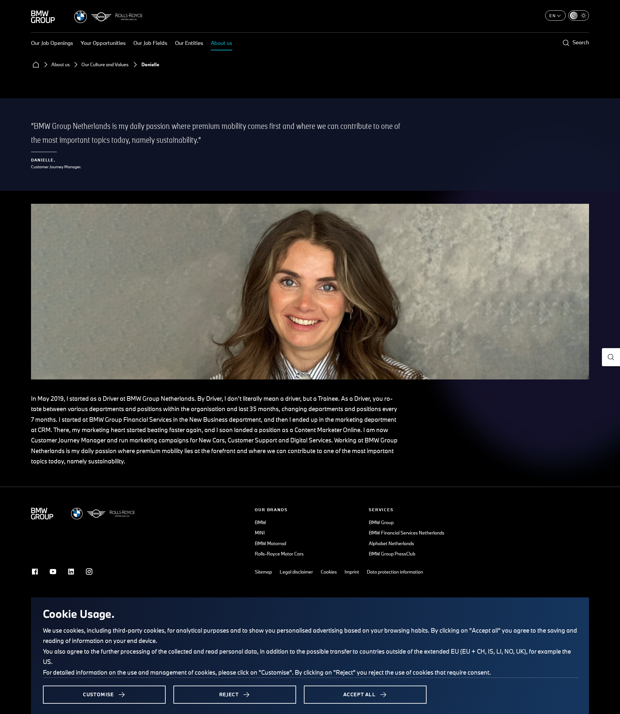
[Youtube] (53, 571)
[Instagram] (89, 571)
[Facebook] (35, 571)
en (552, 15)
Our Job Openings (52, 42)
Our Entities (189, 42)
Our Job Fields (150, 42)
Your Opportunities (103, 42)
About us (221, 42)
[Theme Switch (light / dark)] (578, 15)
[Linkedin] (71, 571)
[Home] (36, 64)
